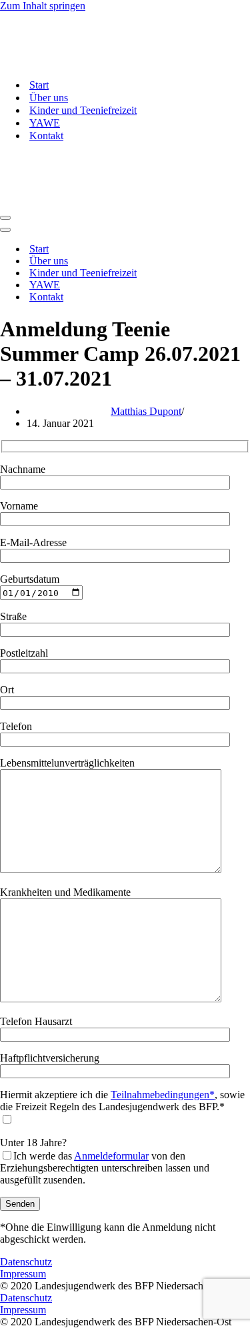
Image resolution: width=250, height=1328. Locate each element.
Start (39, 85)
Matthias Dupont (146, 411)
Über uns (48, 97)
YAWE (44, 123)
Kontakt (46, 135)
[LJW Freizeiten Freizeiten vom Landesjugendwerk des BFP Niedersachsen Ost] (92, 61)
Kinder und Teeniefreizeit (83, 110)
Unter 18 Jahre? (104, 1161)
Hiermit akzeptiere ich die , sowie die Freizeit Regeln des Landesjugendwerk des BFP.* (122, 1100)
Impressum (23, 1273)
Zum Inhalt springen (42, 5)
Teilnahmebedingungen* (163, 1094)
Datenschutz (26, 1261)
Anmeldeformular (111, 1156)
